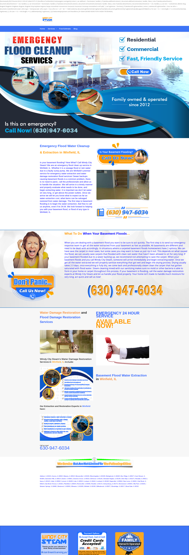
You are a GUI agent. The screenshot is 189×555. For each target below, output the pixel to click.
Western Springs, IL (46, 486)
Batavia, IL (67, 476)
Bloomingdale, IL (95, 476)
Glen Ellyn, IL (125, 478)
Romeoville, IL (81, 484)
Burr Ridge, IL (125, 476)
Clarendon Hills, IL (50, 478)
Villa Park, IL (137, 484)
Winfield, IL (87, 486)
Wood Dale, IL (130, 486)
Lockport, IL (87, 481)
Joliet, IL (53, 481)
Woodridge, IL (115, 486)
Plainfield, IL (68, 484)
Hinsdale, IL (138, 478)
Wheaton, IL (75, 486)
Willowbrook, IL (101, 486)
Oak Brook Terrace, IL (52, 484)
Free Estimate (65, 29)
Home (42, 29)
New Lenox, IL (127, 481)
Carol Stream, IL (140, 476)
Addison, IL (43, 476)
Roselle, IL (94, 484)
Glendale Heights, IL (109, 478)
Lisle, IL (76, 481)
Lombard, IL (100, 481)
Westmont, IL (62, 486)
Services (51, 29)
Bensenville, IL (80, 476)
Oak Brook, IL (142, 481)
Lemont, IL (65, 481)
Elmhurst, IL (94, 478)
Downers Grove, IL (79, 478)
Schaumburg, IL (108, 484)
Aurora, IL (55, 476)
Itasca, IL (42, 481)
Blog (75, 29)
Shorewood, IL (123, 484)
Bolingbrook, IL (110, 476)
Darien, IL (65, 478)
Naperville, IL (114, 481)
